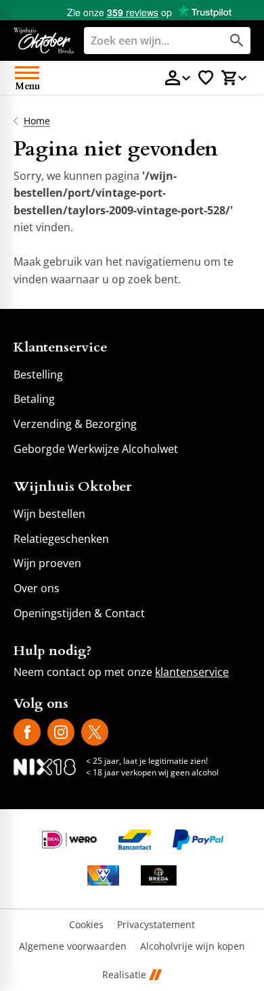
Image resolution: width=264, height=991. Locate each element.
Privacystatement (156, 925)
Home (37, 121)
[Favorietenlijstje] (205, 77)
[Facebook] (27, 732)
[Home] (44, 40)
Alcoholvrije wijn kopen (192, 946)
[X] (94, 732)
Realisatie (124, 975)
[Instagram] (60, 732)
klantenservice (192, 671)
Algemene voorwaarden (73, 946)
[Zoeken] (236, 40)
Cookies (86, 925)
